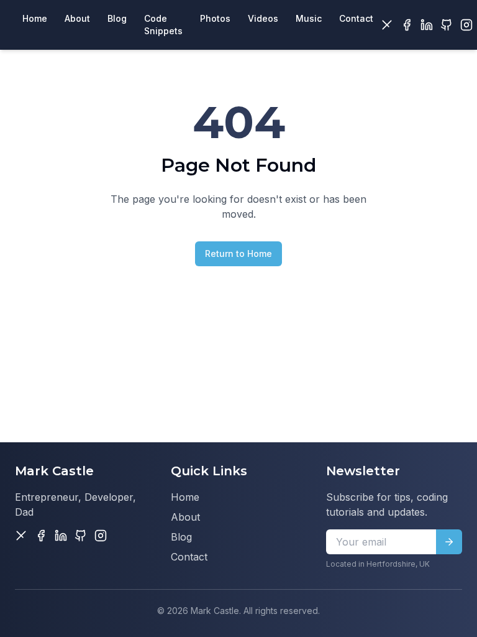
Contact (189, 557)
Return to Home (238, 253)
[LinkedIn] (426, 25)
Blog (181, 537)
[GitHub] (446, 25)
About (185, 517)
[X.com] (387, 25)
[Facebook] (407, 25)
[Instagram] (466, 25)
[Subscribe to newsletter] (449, 541)
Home (185, 497)
